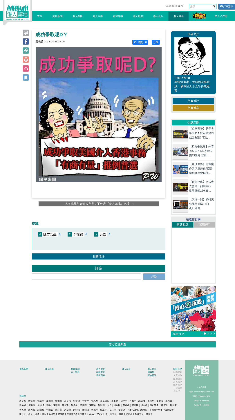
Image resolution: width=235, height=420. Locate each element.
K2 (106, 414)
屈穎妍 (40, 405)
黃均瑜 (164, 405)
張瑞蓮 (40, 401)
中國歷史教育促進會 (76, 414)
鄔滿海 (141, 401)
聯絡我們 (177, 385)
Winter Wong (95, 414)
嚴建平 (103, 409)
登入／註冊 (220, 16)
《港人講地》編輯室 (137, 409)
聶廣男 (52, 414)
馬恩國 (101, 405)
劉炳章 (58, 401)
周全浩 (22, 401)
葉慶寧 (83, 405)
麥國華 (49, 401)
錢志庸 (173, 405)
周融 (48, 405)
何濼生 (85, 401)
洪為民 (117, 405)
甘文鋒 (112, 409)
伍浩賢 (31, 401)
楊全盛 (144, 405)
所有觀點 (100, 375)
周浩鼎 (67, 409)
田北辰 (159, 401)
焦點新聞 (57, 16)
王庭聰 (114, 401)
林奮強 (149, 414)
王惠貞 (168, 401)
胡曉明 (123, 401)
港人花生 (158, 16)
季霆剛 (150, 401)
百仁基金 (154, 405)
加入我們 (177, 382)
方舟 (109, 405)
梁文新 (113, 414)
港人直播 (98, 16)
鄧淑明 (135, 405)
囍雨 (44, 414)
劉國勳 (40, 409)
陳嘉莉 (56, 405)
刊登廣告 (177, 388)
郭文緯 (76, 401)
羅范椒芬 (104, 401)
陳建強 (92, 405)
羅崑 (121, 414)
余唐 (37, 414)
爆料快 (176, 391)
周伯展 (22, 405)
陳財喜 (58, 409)
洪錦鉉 (76, 409)
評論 (154, 276)
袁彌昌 (31, 405)
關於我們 (177, 369)
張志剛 (94, 401)
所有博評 (193, 100)
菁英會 (22, 409)
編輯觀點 (100, 372)
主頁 (39, 16)
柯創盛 (49, 409)
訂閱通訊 (228, 6)
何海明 (132, 401)
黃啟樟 (126, 405)
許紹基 (129, 414)
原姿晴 (67, 401)
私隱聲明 (177, 372)
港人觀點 (138, 16)
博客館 (151, 372)
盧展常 (61, 414)
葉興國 (31, 409)
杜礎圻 (121, 409)
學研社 (22, 414)
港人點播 (77, 16)
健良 (30, 414)
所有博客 (193, 107)
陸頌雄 (85, 409)
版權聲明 (177, 378)
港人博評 (178, 16)
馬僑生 (74, 405)
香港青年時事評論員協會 (161, 409)
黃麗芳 (94, 409)
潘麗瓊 (65, 405)
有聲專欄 (118, 16)
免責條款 (177, 375)
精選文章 (139, 414)
